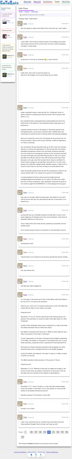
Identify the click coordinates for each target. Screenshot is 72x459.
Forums (26, 12)
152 (58, 432)
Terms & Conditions (20, 452)
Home (21, 12)
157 (22, 437)
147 (35, 432)
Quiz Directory (47, 1)
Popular (57, 1)
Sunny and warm (7, 30)
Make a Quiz (27, 1)
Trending (41, 456)
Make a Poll (37, 1)
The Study (34, 12)
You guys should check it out (7, 15)
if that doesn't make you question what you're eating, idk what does (8, 48)
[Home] (9, 3)
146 (31, 432)
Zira (8, 20)
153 (62, 432)
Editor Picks (66, 1)
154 (66, 432)
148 (40, 432)
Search (36, 456)
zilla (8, 35)
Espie (25, 23)
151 (53, 432)
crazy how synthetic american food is (7, 67)
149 (44, 432)
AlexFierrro (10, 55)
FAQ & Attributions (52, 452)
